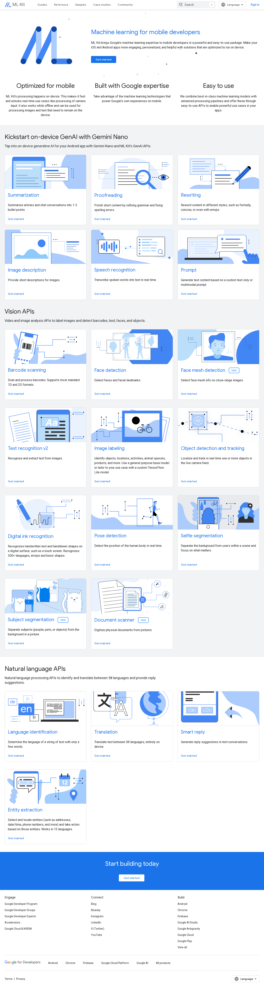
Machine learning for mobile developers (145, 32)
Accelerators (12, 922)
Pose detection (110, 536)
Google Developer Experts (20, 916)
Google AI (142, 963)
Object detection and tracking (212, 448)
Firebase (183, 916)
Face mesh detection (209, 370)
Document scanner (120, 620)
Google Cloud (186, 934)
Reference (61, 4)
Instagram (97, 916)
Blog (93, 903)
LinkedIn (96, 922)
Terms (9, 978)
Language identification (32, 732)
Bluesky (95, 910)
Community (125, 4)
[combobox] (196, 4)
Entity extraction (25, 810)
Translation (106, 732)
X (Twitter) (97, 928)
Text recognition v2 (28, 448)
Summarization (23, 195)
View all (182, 947)
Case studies (102, 4)
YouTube (96, 934)
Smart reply (193, 732)
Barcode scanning (27, 370)
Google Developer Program (21, 903)
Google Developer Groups (20, 910)
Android (182, 903)
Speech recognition (114, 270)
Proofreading (108, 195)
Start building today (132, 863)
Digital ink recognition (30, 536)
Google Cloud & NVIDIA (18, 928)
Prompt (189, 270)
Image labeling (109, 448)
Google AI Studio (188, 922)
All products (163, 963)
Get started (104, 59)
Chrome (182, 910)
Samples (80, 4)
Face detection (110, 370)
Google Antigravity (189, 928)
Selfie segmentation (202, 536)
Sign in (255, 4)
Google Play (185, 941)
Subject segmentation (37, 620)
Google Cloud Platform (115, 963)
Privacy (20, 978)
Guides (42, 4)
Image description (27, 270)
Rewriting (191, 195)
